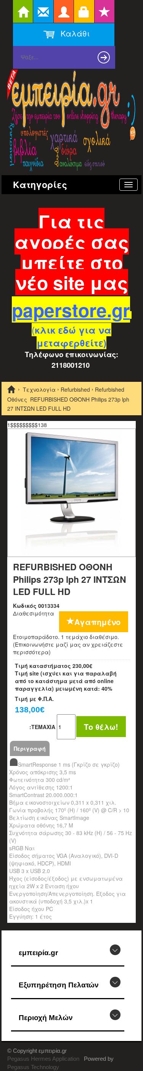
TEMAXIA (42, 727)
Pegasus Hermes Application (44, 1058)
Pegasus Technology (34, 1067)
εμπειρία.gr (38, 953)
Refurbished (75, 389)
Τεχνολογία (39, 389)
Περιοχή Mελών (46, 1018)
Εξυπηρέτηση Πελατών (59, 985)
